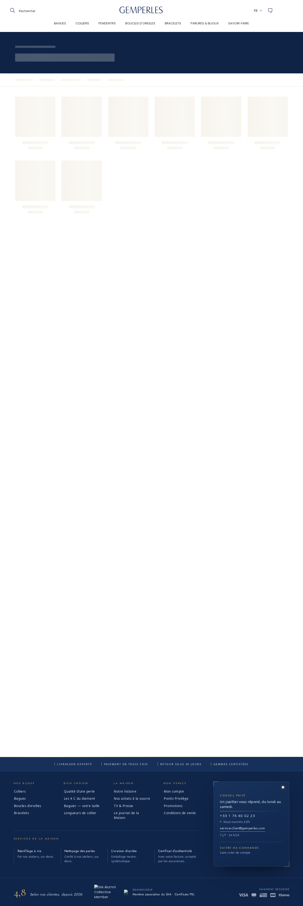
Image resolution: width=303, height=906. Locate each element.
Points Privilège (176, 798)
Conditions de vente (180, 813)
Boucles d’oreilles (27, 806)
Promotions (173, 806)
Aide (270, 10)
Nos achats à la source (132, 798)
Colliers (20, 791)
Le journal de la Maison (126, 815)
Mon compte (174, 791)
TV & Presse (123, 806)
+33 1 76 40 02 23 (237, 815)
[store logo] (141, 12)
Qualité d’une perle (79, 791)
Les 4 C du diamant (79, 798)
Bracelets (21, 813)
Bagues (20, 798)
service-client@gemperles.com (242, 828)
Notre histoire (125, 791)
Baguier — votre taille (82, 806)
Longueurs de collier (80, 813)
